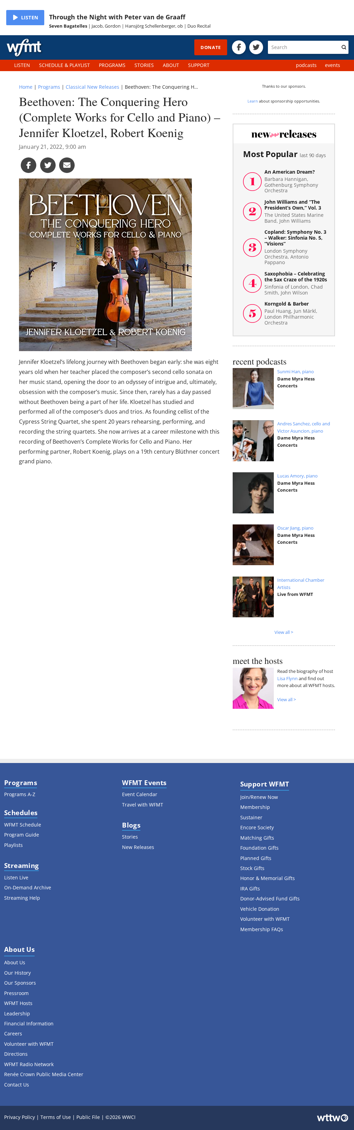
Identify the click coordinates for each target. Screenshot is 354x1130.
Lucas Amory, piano (297, 476)
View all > (283, 632)
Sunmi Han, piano (295, 371)
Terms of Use (55, 1117)
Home (25, 87)
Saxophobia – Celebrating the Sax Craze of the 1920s (295, 283)
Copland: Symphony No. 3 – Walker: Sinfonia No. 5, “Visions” (295, 247)
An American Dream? (291, 181)
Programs (49, 87)
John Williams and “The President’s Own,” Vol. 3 (294, 211)
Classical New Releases (92, 87)
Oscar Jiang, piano (295, 528)
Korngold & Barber (290, 313)
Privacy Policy (19, 1117)
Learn (253, 101)
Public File (88, 1117)
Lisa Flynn (287, 678)
